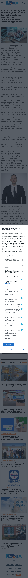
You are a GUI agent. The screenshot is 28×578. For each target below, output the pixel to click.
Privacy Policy (22, 349)
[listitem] (14, 256)
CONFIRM (8, 344)
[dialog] (14, 289)
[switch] (22, 260)
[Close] (24, 228)
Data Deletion (5, 349)
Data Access (14, 349)
